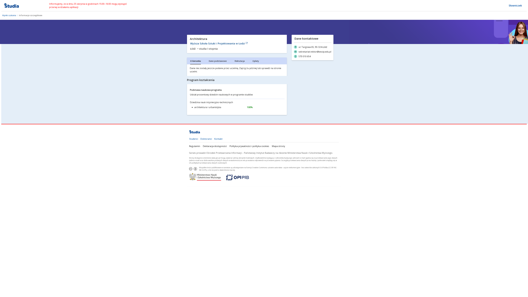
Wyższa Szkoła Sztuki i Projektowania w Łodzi (218, 43)
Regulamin (194, 146)
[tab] (195, 60)
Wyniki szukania (9, 15)
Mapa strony (278, 146)
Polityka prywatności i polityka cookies (249, 146)
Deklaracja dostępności (215, 146)
